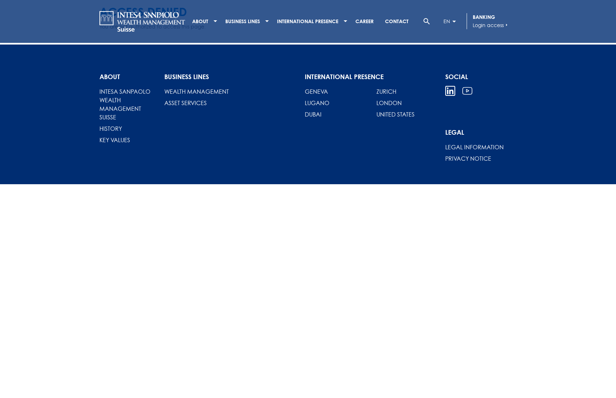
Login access (491, 25)
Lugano (317, 103)
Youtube (467, 91)
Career (364, 21)
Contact (397, 21)
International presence (307, 21)
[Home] (142, 21)
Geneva (316, 91)
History (110, 128)
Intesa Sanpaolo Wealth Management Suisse (124, 104)
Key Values (114, 140)
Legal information (474, 147)
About (200, 21)
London (389, 103)
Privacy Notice (468, 158)
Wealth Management (196, 91)
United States (395, 114)
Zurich (386, 91)
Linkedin (450, 91)
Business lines (242, 21)
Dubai (313, 114)
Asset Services (185, 103)
